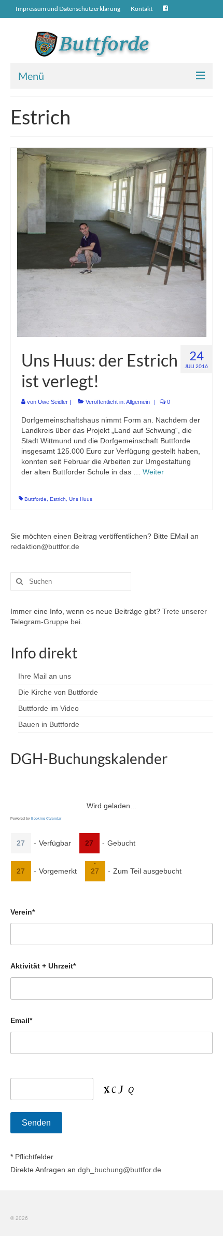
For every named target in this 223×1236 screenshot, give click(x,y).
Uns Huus (80, 499)
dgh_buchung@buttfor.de (119, 1169)
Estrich (58, 499)
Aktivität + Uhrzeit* (43, 966)
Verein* (22, 912)
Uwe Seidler (53, 402)
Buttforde (35, 499)
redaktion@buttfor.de (44, 546)
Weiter (153, 472)
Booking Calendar (46, 818)
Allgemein (138, 402)
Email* (21, 1020)
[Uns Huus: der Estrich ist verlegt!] (111, 241)
